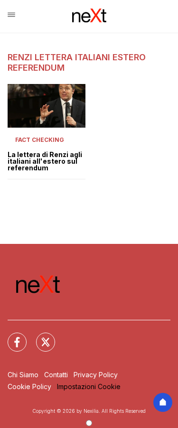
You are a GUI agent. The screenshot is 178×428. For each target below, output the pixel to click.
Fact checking (39, 139)
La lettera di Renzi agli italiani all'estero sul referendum (45, 161)
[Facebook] (11, 336)
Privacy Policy (96, 375)
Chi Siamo (23, 375)
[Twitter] (40, 336)
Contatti (56, 375)
